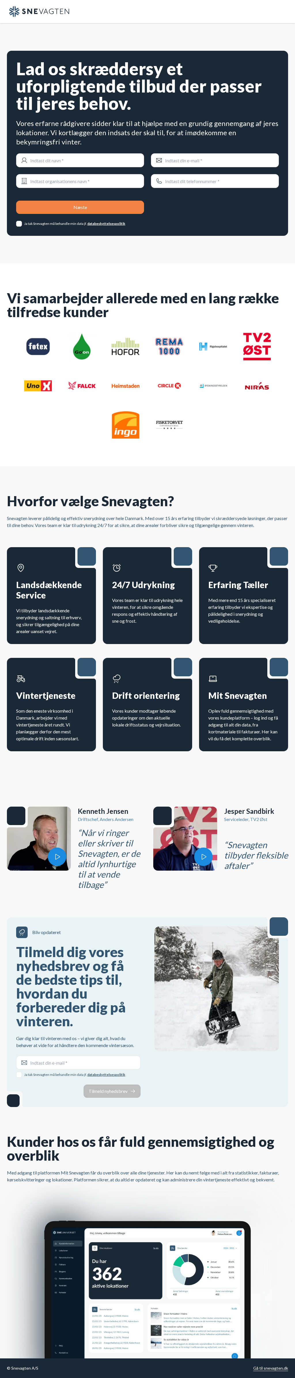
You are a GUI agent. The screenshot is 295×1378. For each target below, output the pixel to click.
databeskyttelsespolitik (106, 223)
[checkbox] (19, 224)
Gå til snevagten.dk (270, 1368)
